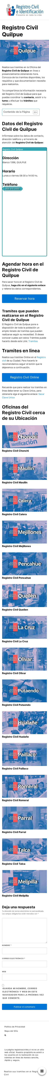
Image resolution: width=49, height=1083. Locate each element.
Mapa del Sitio (11, 1031)
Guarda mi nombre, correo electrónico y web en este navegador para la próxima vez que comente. (23, 993)
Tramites (33, 341)
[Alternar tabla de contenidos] (34, 112)
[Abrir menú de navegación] (5, 1035)
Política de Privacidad (15, 1027)
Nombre (7, 945)
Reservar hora (25, 298)
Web (4, 972)
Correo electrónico (13, 958)
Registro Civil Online (24, 377)
